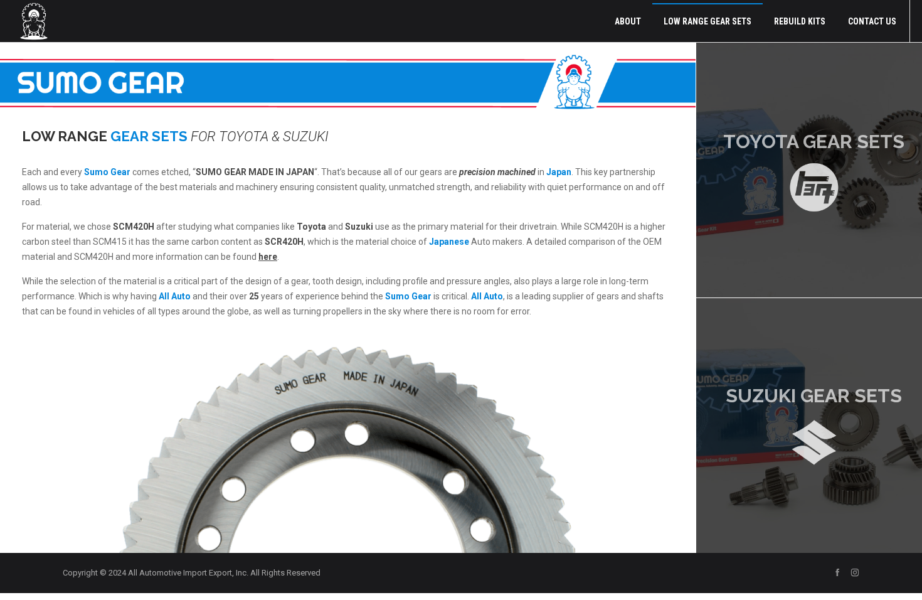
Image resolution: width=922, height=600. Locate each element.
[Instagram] (855, 572)
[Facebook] (837, 572)
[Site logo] (34, 21)
